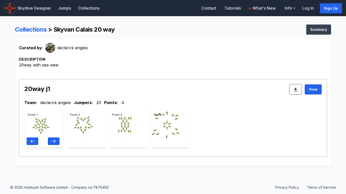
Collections (89, 8)
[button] (290, 8)
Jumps (64, 8)
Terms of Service (321, 187)
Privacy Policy (287, 187)
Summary (318, 29)
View (313, 89)
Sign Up (331, 8)
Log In (308, 8)
